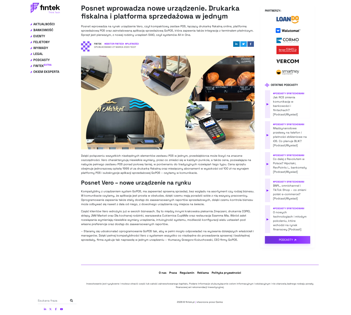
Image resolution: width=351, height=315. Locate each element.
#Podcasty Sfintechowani (288, 93)
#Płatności (132, 43)
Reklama (203, 273)
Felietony (41, 42)
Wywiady (40, 48)
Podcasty (41, 60)
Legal (38, 54)
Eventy (39, 36)
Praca (173, 273)
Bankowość (43, 30)
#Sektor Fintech (114, 43)
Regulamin (187, 273)
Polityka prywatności (226, 273)
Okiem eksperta (46, 72)
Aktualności (44, 24)
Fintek (42, 66)
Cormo (219, 302)
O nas (162, 273)
